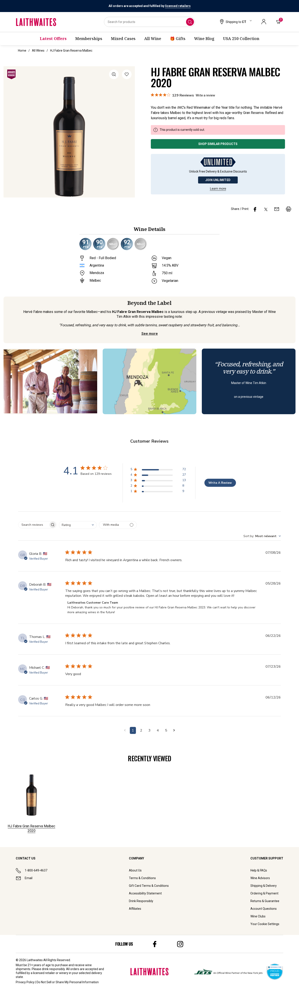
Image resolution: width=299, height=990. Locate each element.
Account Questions (263, 908)
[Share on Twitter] (266, 209)
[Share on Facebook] (255, 209)
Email (28, 878)
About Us (135, 870)
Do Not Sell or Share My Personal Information (68, 982)
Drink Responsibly (141, 901)
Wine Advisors (260, 878)
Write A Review (220, 483)
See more (149, 334)
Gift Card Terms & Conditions (149, 885)
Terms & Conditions (142, 878)
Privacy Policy (25, 982)
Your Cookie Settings (264, 924)
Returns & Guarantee (264, 901)
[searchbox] (33, 524)
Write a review (205, 95)
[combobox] (149, 22)
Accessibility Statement (145, 893)
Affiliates (135, 908)
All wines (38, 50)
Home (22, 50)
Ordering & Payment (264, 893)
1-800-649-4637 (36, 870)
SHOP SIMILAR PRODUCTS (217, 144)
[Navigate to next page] (174, 730)
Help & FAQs (258, 870)
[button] (235, 22)
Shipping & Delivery (263, 885)
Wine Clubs (258, 916)
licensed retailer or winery (50, 973)
